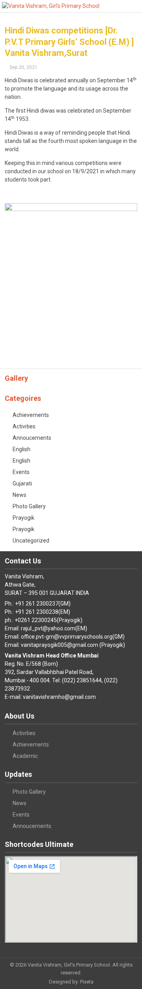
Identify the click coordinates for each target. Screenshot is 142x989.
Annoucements (32, 438)
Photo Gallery (29, 506)
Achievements (31, 415)
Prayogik (23, 518)
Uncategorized (31, 540)
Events (21, 472)
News (19, 495)
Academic (25, 756)
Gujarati (22, 483)
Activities (24, 426)
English (21, 449)
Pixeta (86, 982)
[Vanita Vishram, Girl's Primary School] (50, 6)
